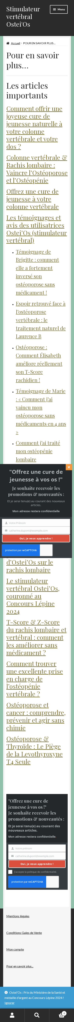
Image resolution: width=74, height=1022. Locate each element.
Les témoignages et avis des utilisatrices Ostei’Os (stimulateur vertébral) (36, 228)
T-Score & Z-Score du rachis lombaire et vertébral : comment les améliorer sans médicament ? (36, 637)
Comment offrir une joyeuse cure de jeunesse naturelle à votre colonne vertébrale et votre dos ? (34, 127)
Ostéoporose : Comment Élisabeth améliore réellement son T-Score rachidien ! (39, 363)
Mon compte (15, 949)
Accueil (15, 43)
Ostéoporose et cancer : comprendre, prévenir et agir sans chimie (36, 716)
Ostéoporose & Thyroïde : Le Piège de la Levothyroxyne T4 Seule (34, 750)
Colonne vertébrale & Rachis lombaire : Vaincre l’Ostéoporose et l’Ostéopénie (37, 168)
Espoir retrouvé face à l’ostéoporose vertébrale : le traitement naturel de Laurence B (41, 320)
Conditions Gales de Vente (24, 933)
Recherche (37, 1015)
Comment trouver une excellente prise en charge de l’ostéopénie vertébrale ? (34, 678)
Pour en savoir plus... (19, 966)
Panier (57, 1012)
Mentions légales (17, 916)
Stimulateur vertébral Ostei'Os (23, 16)
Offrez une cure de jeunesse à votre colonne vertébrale (32, 199)
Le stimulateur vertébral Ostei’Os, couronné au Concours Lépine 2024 (33, 595)
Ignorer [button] (10, 1003)
